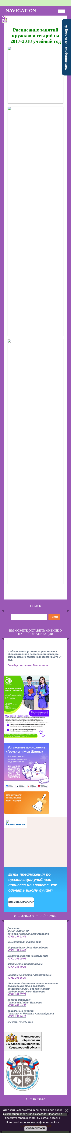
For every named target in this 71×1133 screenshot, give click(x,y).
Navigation (21, 10)
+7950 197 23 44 (17, 936)
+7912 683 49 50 (17, 1005)
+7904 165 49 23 (17, 966)
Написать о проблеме (21, 902)
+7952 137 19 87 (17, 950)
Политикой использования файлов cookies (32, 1122)
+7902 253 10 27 (17, 1016)
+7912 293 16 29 (17, 977)
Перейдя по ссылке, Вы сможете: (28, 665)
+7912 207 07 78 (17, 994)
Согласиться (35, 1128)
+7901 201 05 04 (17, 958)
